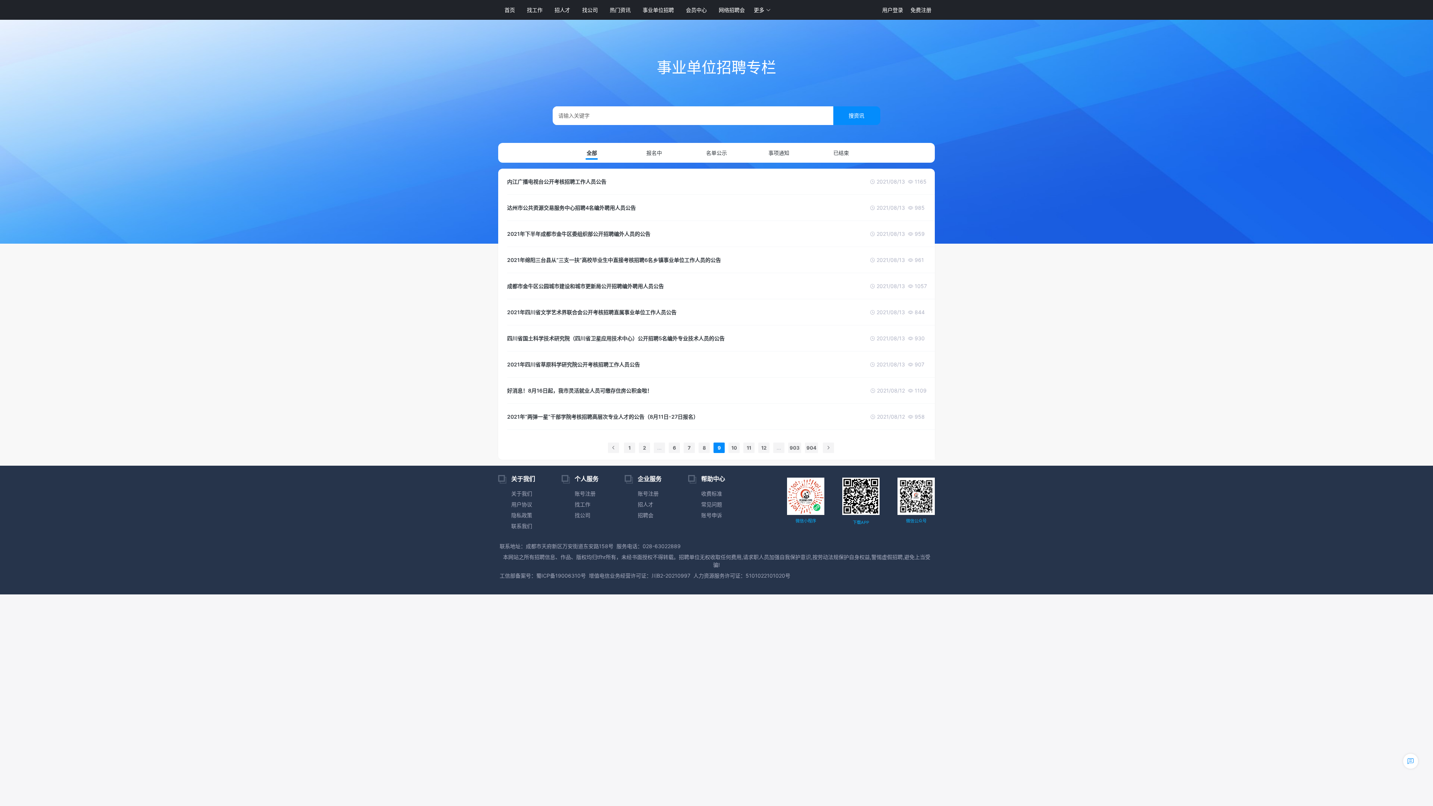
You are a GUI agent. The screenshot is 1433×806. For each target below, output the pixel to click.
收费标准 (711, 493)
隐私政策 (521, 515)
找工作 (535, 10)
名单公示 (716, 153)
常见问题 (711, 504)
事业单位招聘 (658, 10)
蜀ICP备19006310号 (561, 575)
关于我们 (521, 493)
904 (811, 448)
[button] (762, 10)
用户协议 (521, 504)
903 (795, 448)
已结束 (841, 153)
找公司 (590, 10)
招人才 (562, 10)
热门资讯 (620, 10)
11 (749, 448)
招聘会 (645, 515)
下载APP (861, 522)
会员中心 (696, 10)
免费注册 (921, 10)
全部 (592, 153)
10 (734, 448)
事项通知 (778, 153)
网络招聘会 (732, 10)
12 (764, 448)
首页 (510, 10)
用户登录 (892, 10)
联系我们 (521, 526)
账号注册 (585, 493)
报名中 (654, 153)
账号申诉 (711, 515)
